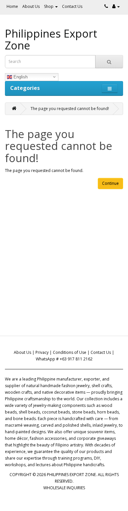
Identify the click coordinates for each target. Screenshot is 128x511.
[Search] (109, 61)
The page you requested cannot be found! (70, 108)
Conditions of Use (69, 352)
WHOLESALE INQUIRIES (64, 488)
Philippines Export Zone (51, 39)
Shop (49, 6)
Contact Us (72, 6)
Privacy (42, 352)
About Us (31, 6)
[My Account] (116, 6)
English (20, 76)
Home (12, 6)
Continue (110, 183)
